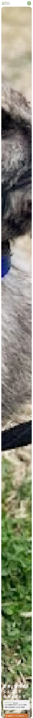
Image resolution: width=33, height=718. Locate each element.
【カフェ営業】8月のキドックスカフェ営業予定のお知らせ (16, 705)
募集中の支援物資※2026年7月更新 (15, 707)
